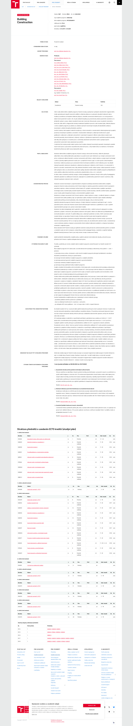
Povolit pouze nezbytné (92, 713)
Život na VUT (26, 2)
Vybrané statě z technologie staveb (36, 467)
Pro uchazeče (41, 2)
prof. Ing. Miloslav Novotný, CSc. (62, 51)
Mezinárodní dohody (89, 663)
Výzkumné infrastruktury (74, 665)
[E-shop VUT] (114, 712)
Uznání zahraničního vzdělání (56, 679)
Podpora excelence (72, 654)
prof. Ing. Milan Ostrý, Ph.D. (61, 65)
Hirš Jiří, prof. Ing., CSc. (66, 385)
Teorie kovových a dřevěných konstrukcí (37, 553)
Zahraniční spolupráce (90, 654)
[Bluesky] (114, 707)
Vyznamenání (104, 665)
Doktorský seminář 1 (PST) (33, 489)
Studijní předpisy (55, 666)
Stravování (20, 660)
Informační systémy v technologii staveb (37, 533)
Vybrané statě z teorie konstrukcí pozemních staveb (40, 472)
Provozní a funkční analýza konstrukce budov (38, 538)
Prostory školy (21, 654)
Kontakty (103, 690)
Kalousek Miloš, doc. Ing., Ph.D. (68, 401)
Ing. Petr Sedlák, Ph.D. (59, 90)
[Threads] (105, 707)
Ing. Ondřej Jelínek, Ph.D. (60, 62)
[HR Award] (114, 722)
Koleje (18, 657)
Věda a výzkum (71, 2)
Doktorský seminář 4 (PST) (33, 586)
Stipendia (53, 682)
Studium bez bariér (56, 690)
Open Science (71, 670)
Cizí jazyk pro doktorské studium (35, 565)
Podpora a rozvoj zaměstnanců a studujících (108, 678)
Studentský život (21, 665)
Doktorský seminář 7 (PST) (33, 617)
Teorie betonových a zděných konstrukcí (37, 543)
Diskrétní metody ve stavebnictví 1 (35, 442)
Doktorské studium (56, 665)
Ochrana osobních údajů (107, 672)
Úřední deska (104, 670)
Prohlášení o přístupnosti (56, 720)
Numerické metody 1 (32, 447)
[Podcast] (109, 712)
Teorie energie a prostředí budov (35, 548)
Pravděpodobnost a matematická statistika (38, 452)
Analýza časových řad (32, 503)
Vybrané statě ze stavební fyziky (35, 477)
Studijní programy (44, 6)
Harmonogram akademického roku (56, 658)
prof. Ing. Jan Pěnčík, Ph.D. (61, 76)
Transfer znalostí (72, 667)
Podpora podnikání (55, 693)
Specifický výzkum (72, 680)
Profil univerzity (105, 652)
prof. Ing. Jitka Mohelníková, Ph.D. (62, 83)
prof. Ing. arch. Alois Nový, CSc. (62, 67)
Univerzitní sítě (88, 665)
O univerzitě (100, 2)
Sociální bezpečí (55, 688)
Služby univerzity (88, 660)
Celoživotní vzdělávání (39, 663)
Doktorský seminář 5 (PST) (33, 596)
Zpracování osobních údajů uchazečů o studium (41, 666)
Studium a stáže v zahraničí (58, 676)
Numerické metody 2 (32, 518)
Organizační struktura (107, 668)
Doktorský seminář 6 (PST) (33, 606)
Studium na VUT (31, 6)
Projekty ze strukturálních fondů (74, 676)
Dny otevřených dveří (39, 657)
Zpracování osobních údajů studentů (58, 673)
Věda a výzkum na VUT (73, 652)
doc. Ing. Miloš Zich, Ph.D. (60, 72)
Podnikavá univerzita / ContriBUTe (107, 658)
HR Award (103, 687)
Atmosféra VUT (21, 652)
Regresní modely (31, 528)
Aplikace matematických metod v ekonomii (37, 508)
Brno (18, 668)
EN (119, 2)
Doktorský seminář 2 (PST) (33, 500)
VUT (23, 6)
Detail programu (56, 6)
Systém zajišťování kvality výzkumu (74, 661)
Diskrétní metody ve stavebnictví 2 (35, 513)
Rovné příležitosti (105, 682)
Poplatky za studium (56, 669)
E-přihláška (37, 670)
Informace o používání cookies (57, 721)
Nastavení (92, 709)
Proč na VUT (37, 652)
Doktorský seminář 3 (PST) (33, 575)
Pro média (104, 692)
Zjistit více (34, 714)
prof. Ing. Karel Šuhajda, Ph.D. (62, 69)
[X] (109, 707)
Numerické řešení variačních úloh (35, 523)
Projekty (70, 673)
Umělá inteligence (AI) (107, 698)
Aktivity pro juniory (39, 660)
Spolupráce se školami (90, 657)
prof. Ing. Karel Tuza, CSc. (60, 95)
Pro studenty (56, 2)
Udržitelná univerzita (106, 654)
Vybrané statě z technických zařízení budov (37, 462)
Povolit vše (92, 705)
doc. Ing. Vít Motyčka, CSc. (61, 86)
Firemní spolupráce (89, 652)
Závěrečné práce (55, 662)
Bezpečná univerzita (106, 662)
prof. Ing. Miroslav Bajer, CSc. (62, 79)
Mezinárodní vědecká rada (74, 657)
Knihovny (55, 685)
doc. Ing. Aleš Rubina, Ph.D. (61, 74)
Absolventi (105, 695)
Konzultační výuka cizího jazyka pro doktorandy (38, 439)
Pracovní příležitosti (108, 675)
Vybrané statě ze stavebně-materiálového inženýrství (40, 457)
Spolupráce (86, 2)
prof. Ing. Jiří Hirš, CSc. (60, 81)
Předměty (53, 652)
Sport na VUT (20, 663)
